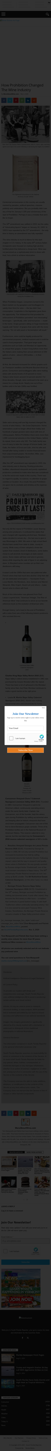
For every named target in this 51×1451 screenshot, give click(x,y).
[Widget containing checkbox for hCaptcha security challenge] (25, 738)
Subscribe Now (25, 750)
